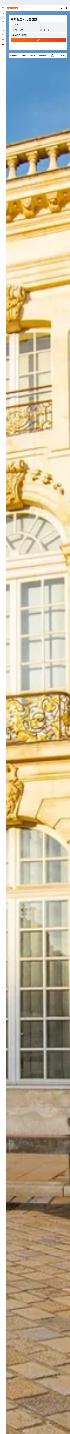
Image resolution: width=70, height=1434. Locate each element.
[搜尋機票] (3, 14)
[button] (3, 8)
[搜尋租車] (3, 21)
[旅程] (3, 39)
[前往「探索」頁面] (3, 30)
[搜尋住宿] (3, 17)
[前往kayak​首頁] (12, 8)
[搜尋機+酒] (3, 25)
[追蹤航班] (3, 34)
